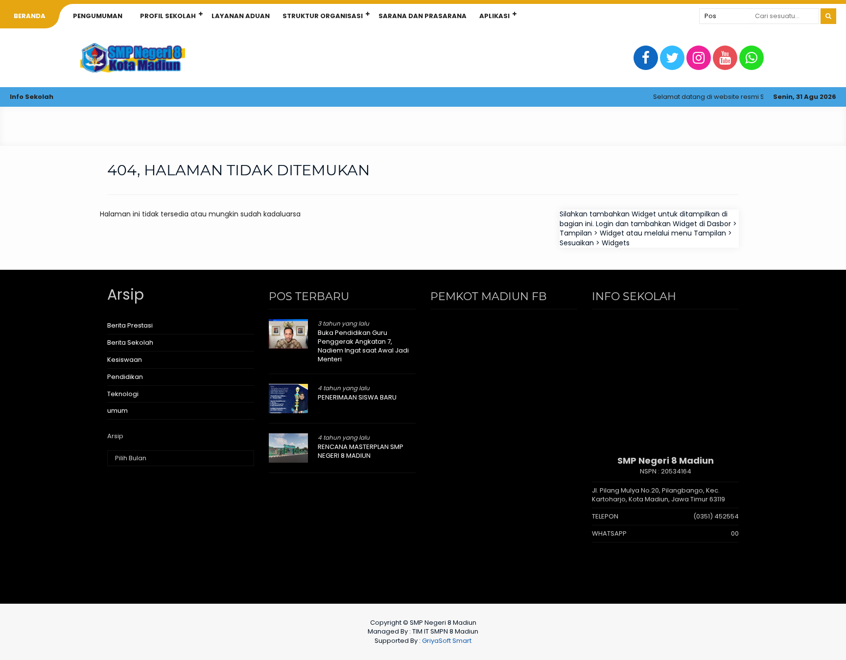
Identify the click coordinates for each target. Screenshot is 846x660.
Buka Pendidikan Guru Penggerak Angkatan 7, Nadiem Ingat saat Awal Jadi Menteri (363, 346)
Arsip (115, 436)
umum (117, 410)
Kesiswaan (124, 359)
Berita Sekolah (130, 342)
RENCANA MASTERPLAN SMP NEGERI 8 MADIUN (360, 451)
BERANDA (30, 16)
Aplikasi (494, 16)
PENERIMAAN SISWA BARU (357, 397)
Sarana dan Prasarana (422, 16)
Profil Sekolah (168, 16)
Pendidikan (125, 376)
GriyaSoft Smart (446, 640)
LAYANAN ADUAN (241, 16)
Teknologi (123, 394)
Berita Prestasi (130, 325)
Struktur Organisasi (322, 16)
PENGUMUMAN (97, 16)
